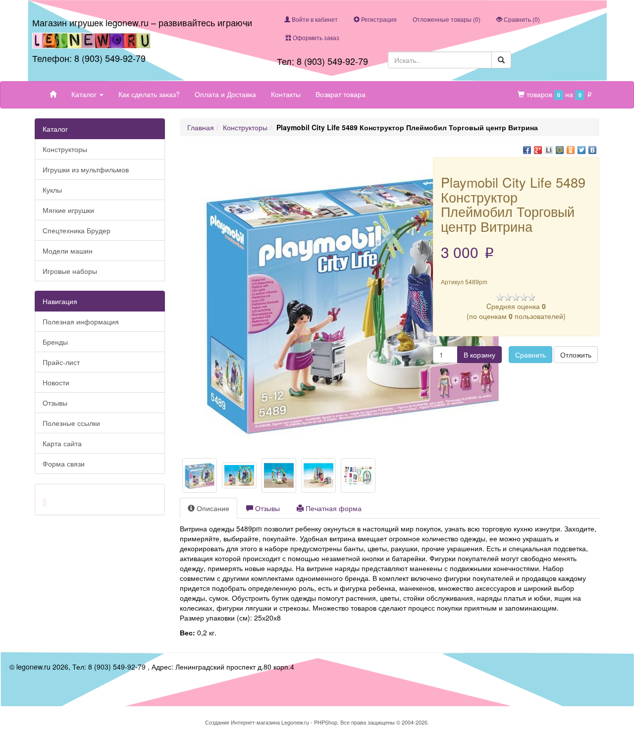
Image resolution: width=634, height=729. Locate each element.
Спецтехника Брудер (76, 230)
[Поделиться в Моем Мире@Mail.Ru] (560, 150)
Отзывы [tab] (266, 508)
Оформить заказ (315, 37)
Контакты (286, 94)
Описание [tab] (212, 508)
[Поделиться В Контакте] (592, 150)
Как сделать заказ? (149, 94)
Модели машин (68, 251)
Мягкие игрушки (68, 210)
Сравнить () (521, 19)
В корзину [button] (479, 355)
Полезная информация (81, 321)
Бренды (55, 342)
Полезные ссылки (71, 423)
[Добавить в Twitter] (581, 150)
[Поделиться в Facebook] (527, 150)
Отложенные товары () (446, 19)
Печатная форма (333, 508)
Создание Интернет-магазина (242, 722)
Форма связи (64, 464)
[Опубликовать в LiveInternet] (549, 150)
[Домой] (53, 94)
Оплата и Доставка (225, 94)
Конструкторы (65, 149)
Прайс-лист (61, 362)
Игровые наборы (70, 271)
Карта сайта (62, 443)
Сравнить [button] (530, 355)
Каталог (85, 94)
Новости (56, 382)
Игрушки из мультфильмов (86, 169)
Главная (200, 127)
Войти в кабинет (314, 19)
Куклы (52, 190)
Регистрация (378, 19)
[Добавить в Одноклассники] (571, 150)
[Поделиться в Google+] (538, 150)
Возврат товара (341, 94)
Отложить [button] (575, 355)
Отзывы (55, 403)
